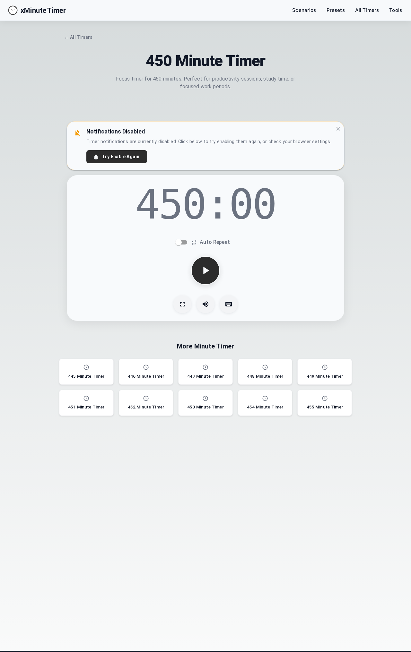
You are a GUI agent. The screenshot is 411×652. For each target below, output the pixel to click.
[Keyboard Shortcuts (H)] (229, 304)
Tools (395, 10)
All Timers (367, 10)
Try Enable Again (120, 156)
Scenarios (304, 10)
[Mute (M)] (205, 304)
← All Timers (78, 37)
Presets (336, 10)
